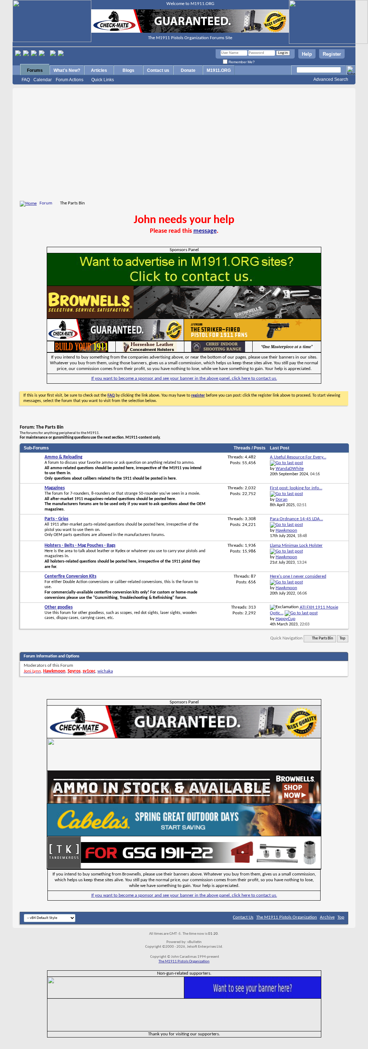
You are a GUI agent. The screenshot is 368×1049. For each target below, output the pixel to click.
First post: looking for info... (296, 488)
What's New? (67, 70)
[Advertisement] (184, 145)
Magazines (55, 488)
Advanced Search (330, 79)
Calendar (42, 79)
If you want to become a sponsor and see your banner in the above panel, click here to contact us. (184, 378)
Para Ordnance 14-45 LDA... (296, 519)
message (205, 231)
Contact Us (243, 917)
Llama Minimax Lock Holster (296, 545)
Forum (46, 203)
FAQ (26, 79)
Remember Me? (241, 62)
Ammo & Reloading (63, 457)
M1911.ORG (219, 70)
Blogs (128, 70)
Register (332, 54)
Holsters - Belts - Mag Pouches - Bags (80, 545)
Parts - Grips (56, 519)
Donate (188, 70)
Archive (327, 917)
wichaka (105, 671)
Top (342, 639)
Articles (99, 70)
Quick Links (102, 79)
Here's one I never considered (298, 576)
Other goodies (59, 607)
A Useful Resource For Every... (298, 457)
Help (307, 54)
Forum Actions (69, 79)
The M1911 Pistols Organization (286, 917)
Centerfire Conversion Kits (70, 576)
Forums (35, 70)
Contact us (158, 70)
